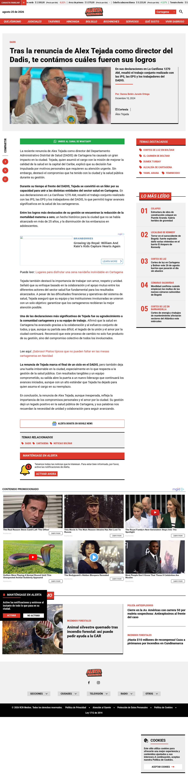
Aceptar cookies (161, 766)
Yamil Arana (151, 173)
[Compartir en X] (5, 170)
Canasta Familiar (10, 2)
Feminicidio (173, 173)
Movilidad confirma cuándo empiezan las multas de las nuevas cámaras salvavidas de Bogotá (165, 290)
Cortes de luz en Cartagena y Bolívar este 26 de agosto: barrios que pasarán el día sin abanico (165, 266)
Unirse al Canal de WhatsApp (74, 141)
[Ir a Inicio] (94, 11)
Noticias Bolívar (63, 443)
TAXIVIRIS (54, 21)
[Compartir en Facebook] (5, 162)
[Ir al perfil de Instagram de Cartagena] (98, 682)
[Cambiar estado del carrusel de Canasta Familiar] (23, 2)
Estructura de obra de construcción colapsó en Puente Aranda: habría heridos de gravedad (164, 216)
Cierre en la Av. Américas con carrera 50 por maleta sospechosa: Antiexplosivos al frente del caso (156, 613)
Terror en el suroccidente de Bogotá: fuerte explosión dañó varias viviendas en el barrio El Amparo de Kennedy (166, 241)
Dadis (28, 443)
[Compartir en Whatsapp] (5, 179)
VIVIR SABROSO (175, 21)
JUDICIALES (34, 21)
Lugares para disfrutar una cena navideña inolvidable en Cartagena (79, 272)
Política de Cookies (163, 759)
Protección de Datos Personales (132, 707)
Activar (11, 615)
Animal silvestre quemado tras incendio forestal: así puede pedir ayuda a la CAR (92, 631)
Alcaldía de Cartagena (157, 167)
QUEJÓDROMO (12, 21)
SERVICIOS (132, 21)
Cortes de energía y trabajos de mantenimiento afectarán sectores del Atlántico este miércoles (166, 317)
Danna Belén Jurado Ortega (135, 94)
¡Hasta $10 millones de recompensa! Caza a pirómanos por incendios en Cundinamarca (156, 641)
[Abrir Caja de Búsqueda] (181, 12)
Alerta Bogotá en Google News (75, 423)
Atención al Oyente (102, 707)
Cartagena (42, 443)
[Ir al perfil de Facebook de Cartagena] (89, 682)
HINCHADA (73, 21)
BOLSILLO (91, 21)
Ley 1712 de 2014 (93, 713)
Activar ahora (46, 474)
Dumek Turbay (152, 161)
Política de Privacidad (75, 707)
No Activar (33, 615)
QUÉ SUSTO (152, 21)
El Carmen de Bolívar (156, 155)
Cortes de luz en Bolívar (158, 150)
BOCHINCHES (111, 21)
